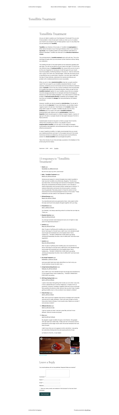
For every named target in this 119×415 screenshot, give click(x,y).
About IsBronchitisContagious (58, 6)
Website (41, 385)
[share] (68, 338)
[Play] (75, 349)
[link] (41, 339)
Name (41, 379)
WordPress (87, 410)
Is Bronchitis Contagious (35, 6)
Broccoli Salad (47, 338)
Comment (42, 377)
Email (41, 382)
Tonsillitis (56, 148)
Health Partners (72, 6)
